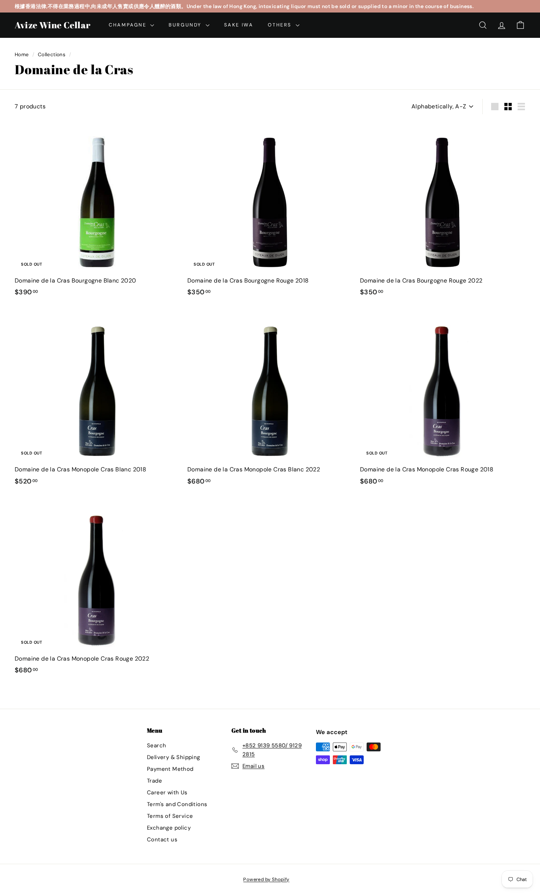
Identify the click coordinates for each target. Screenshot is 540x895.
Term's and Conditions (177, 804)
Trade (154, 780)
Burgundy (186, 25)
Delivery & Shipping (173, 757)
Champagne (128, 25)
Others (281, 25)
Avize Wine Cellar (52, 25)
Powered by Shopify (266, 879)
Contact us (162, 839)
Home (22, 54)
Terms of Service (170, 816)
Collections (51, 54)
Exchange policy (169, 827)
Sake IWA (238, 25)
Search (156, 745)
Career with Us (167, 792)
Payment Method (170, 769)
